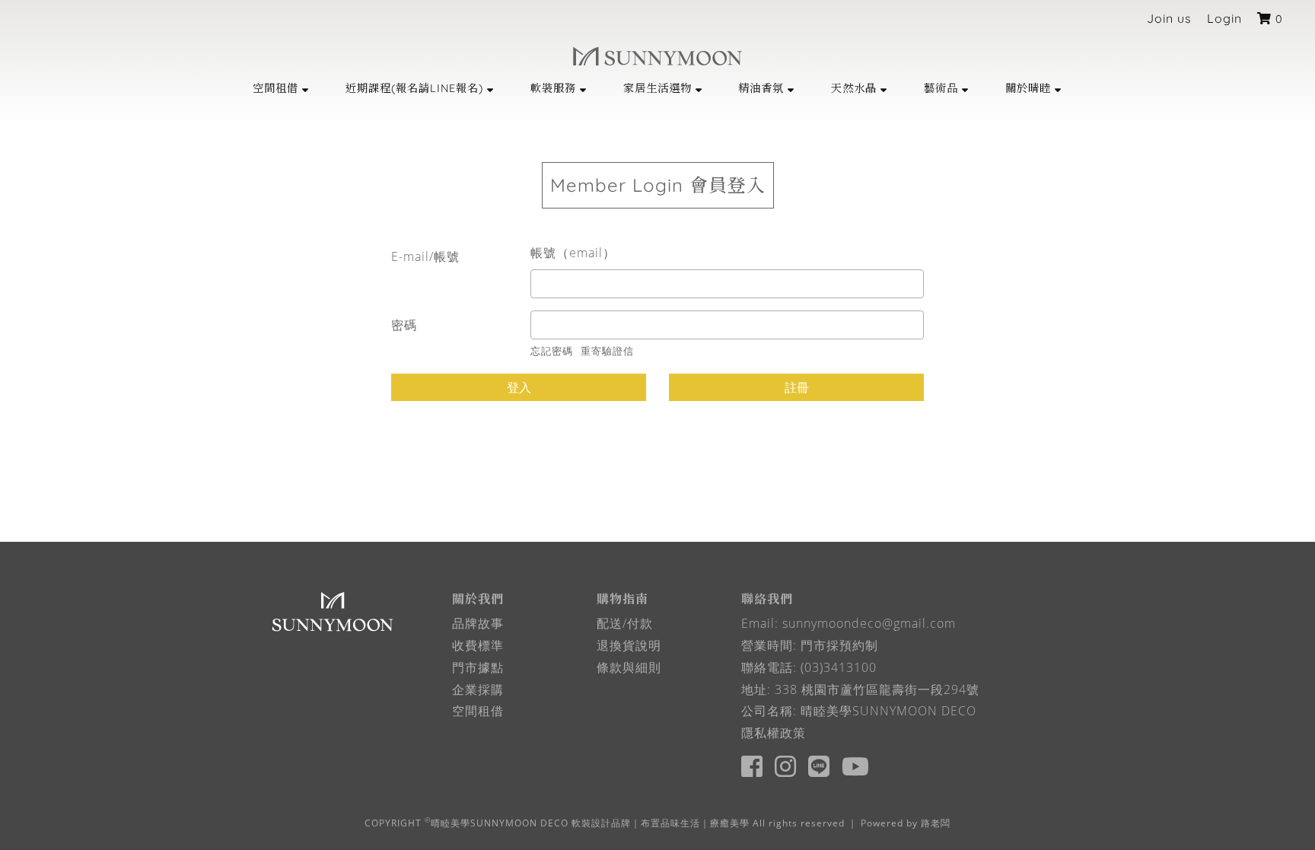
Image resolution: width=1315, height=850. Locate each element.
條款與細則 (629, 667)
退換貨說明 (629, 645)
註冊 (797, 387)
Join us (1169, 18)
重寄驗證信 (607, 351)
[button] (281, 87)
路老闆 (935, 823)
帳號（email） (573, 252)
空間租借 (478, 710)
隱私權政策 (773, 732)
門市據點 (478, 667)
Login (1224, 18)
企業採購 (478, 689)
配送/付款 (625, 623)
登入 (519, 387)
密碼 (404, 325)
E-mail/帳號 (425, 256)
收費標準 (478, 645)
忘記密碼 (551, 351)
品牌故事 (478, 623)
